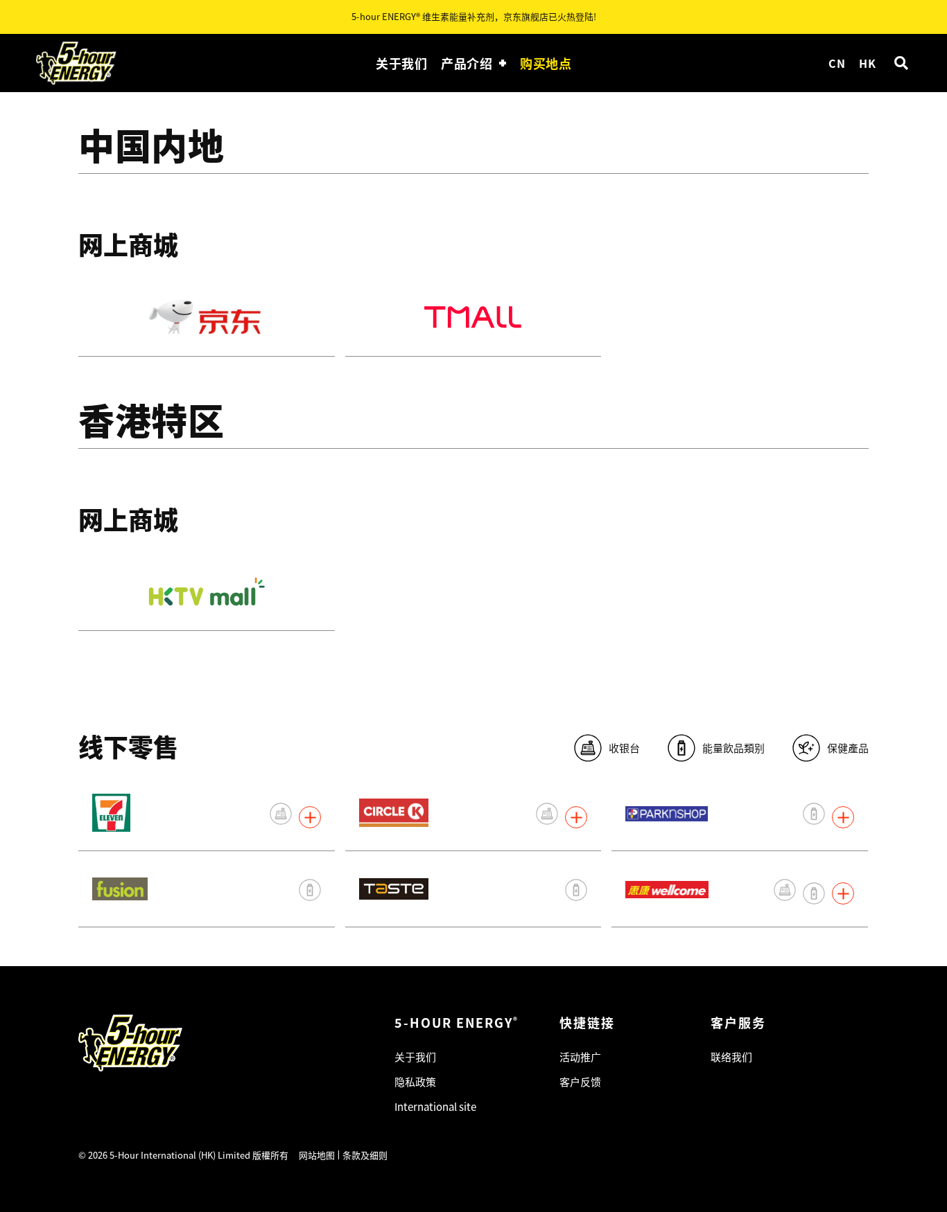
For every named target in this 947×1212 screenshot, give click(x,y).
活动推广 (580, 1056)
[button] (900, 63)
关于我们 (401, 63)
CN (836, 63)
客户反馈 (580, 1081)
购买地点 (545, 63)
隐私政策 (415, 1081)
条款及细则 (365, 1154)
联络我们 (731, 1056)
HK (867, 63)
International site (435, 1106)
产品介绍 (466, 63)
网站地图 (317, 1154)
